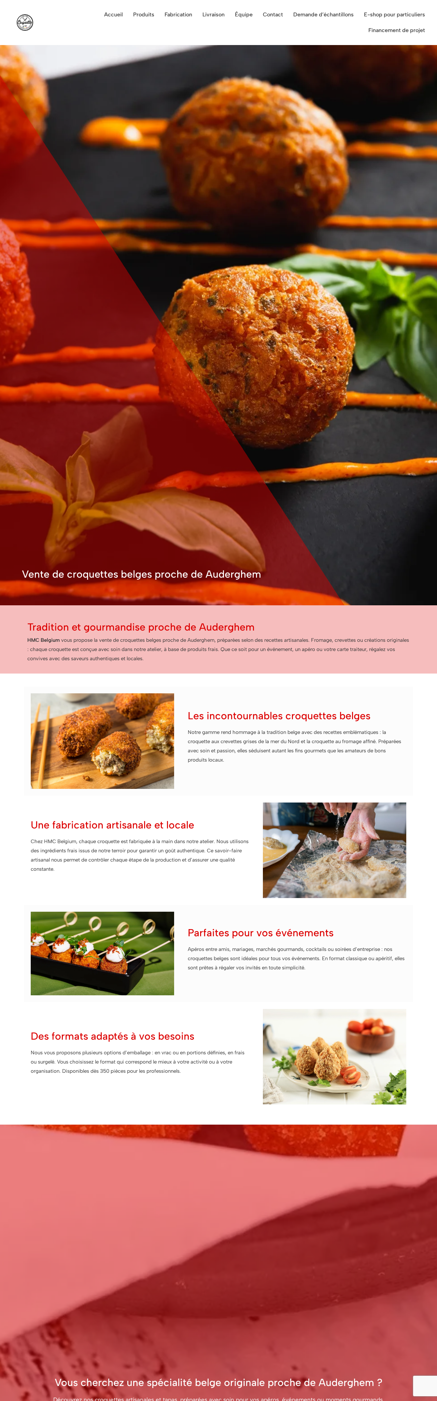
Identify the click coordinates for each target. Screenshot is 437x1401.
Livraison (213, 14)
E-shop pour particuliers (394, 14)
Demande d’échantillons (323, 14)
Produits (143, 14)
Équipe (244, 14)
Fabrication (178, 14)
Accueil (113, 14)
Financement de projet (396, 30)
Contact (273, 14)
